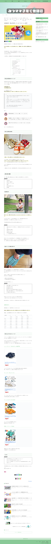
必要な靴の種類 (14, 63)
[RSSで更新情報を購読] (20, 478)
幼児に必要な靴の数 (15, 62)
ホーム (37, 541)
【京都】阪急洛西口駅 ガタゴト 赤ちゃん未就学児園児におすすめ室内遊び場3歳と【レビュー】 (42, 33)
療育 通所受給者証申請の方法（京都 (41, 36)
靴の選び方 (13, 64)
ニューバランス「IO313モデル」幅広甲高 (18, 69)
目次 (17, 59)
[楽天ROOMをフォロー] (17, 478)
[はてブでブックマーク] (7, 41)
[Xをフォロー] (15, 478)
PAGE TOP (26, 538)
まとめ (13, 74)
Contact (40, 541)
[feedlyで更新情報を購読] (19, 478)
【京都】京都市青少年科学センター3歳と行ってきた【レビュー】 (41, 24)
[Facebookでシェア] (6, 41)
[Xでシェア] (4, 41)
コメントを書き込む (18, 532)
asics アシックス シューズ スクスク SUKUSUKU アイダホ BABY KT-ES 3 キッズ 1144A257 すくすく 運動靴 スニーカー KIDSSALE (10, 416)
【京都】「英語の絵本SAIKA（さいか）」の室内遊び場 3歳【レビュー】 (42, 27)
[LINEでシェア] (9, 41)
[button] (11, 41)
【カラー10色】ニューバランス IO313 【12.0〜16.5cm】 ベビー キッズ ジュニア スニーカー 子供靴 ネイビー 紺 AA (10, 363)
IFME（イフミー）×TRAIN (16, 73)
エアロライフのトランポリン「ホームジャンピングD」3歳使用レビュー (42, 30)
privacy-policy (43, 541)
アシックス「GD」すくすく (17, 70)
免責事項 (47, 541)
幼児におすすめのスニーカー (16, 68)
